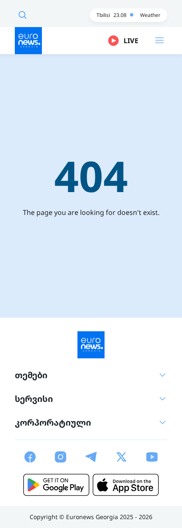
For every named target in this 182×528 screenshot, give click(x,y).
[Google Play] (56, 485)
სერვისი (34, 398)
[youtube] (152, 457)
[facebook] (30, 457)
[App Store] (126, 485)
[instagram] (60, 457)
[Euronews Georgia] (28, 40)
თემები (31, 375)
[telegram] (91, 457)
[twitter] (121, 457)
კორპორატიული (53, 422)
